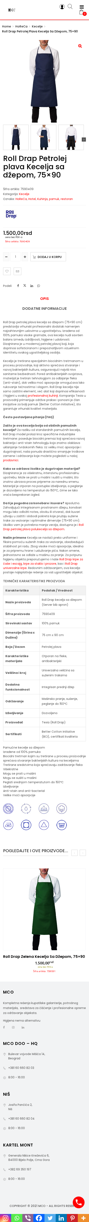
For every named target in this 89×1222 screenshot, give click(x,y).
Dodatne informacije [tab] (44, 308)
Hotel (32, 199)
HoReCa (21, 26)
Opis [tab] (44, 298)
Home (6, 26)
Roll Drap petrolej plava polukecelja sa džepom (43, 527)
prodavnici (10, 460)
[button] (80, 46)
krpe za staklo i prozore (39, 564)
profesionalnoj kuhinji (43, 396)
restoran (67, 199)
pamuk (54, 199)
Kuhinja (42, 199)
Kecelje (37, 26)
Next (84, 139)
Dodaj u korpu (50, 257)
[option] (44, 921)
